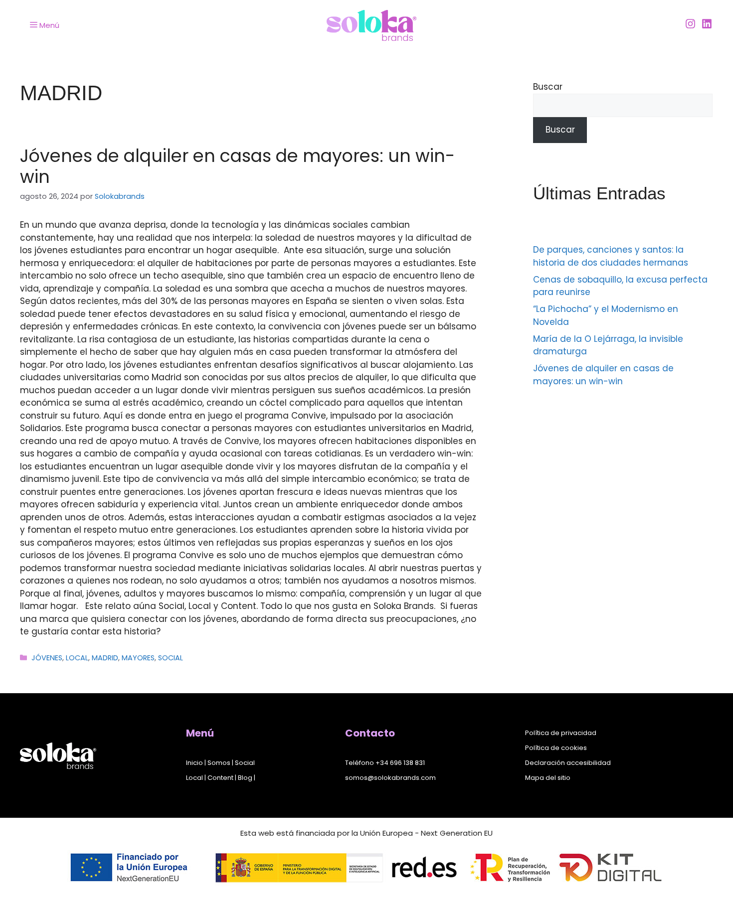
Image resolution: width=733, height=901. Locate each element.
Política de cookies (556, 747)
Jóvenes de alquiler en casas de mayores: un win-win (237, 166)
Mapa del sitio (547, 777)
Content (220, 777)
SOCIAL (170, 658)
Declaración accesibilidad (568, 762)
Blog (245, 777)
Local (194, 777)
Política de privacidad (560, 733)
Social (245, 762)
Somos (218, 762)
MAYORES (138, 658)
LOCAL (77, 658)
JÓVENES (46, 658)
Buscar (547, 87)
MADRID (105, 658)
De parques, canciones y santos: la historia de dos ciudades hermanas (610, 256)
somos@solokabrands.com (390, 777)
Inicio (194, 762)
